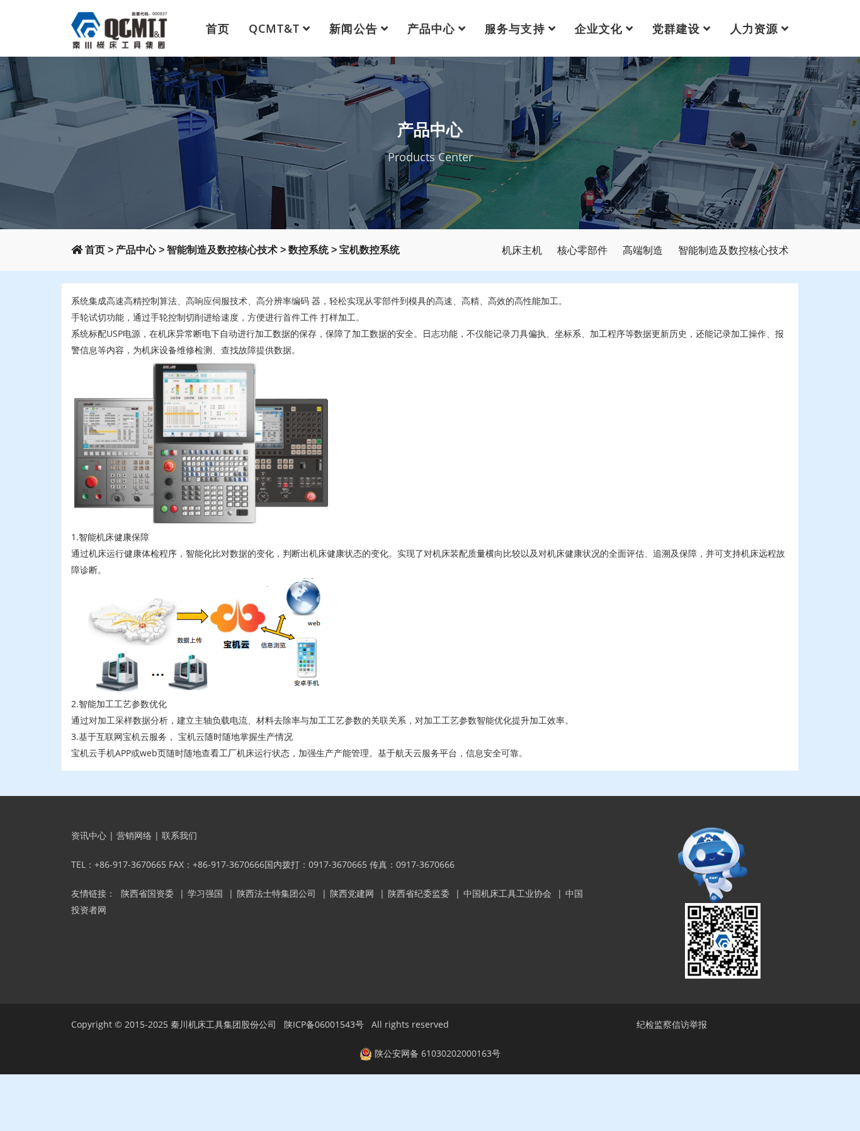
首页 (218, 28)
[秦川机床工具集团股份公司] (120, 28)
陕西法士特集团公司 (276, 893)
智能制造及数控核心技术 (222, 249)
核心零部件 (582, 250)
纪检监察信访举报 (672, 1024)
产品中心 (431, 28)
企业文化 (599, 28)
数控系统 (308, 249)
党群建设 (676, 28)
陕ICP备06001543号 (324, 1024)
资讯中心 (88, 835)
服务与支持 (515, 28)
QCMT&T (274, 28)
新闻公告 (353, 28)
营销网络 (134, 835)
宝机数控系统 (369, 249)
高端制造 (643, 250)
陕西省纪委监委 (419, 893)
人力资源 (754, 28)
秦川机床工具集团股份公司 (223, 1024)
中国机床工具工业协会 (507, 893)
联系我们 (179, 835)
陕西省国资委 (147, 893)
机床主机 (522, 250)
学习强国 (205, 893)
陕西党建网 (352, 893)
